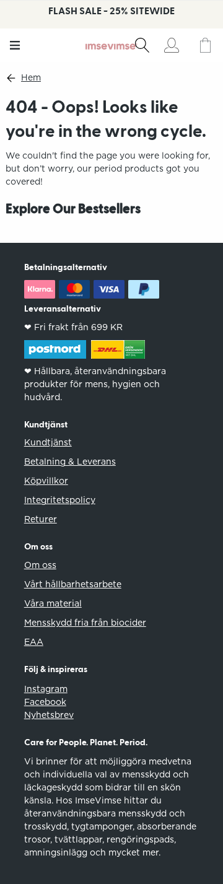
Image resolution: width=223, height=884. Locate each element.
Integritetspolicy (59, 500)
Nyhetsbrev (49, 715)
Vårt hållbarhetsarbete (72, 584)
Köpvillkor (46, 481)
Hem (31, 77)
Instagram (46, 689)
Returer (40, 519)
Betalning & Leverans (70, 461)
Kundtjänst (48, 442)
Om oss (40, 565)
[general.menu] (15, 45)
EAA (33, 642)
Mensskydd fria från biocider (85, 623)
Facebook (45, 702)
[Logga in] (171, 45)
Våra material (53, 603)
